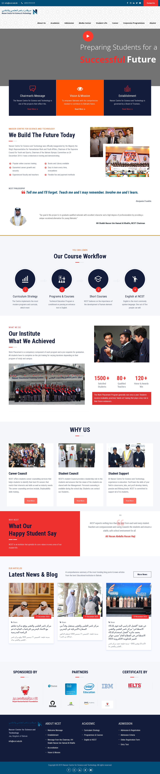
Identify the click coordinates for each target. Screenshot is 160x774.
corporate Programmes (134, 23)
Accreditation (53, 748)
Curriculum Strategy (92, 730)
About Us (41, 23)
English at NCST (90, 740)
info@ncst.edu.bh (11, 3)
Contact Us (151, 3)
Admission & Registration (130, 730)
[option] (120, 528)
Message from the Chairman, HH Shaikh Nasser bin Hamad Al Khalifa (61, 741)
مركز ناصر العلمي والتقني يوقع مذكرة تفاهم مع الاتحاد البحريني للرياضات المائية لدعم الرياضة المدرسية (31, 629)
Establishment (53, 735)
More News (142, 574)
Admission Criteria (128, 735)
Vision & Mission (54, 752)
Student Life (101, 23)
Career (115, 23)
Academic (55, 23)
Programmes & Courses (93, 735)
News (15, 622)
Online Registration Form (130, 740)
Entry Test (125, 744)
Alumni (153, 23)
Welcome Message (55, 730)
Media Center (85, 23)
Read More (31, 109)
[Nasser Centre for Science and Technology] (19, 11)
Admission (69, 23)
